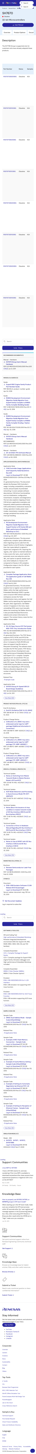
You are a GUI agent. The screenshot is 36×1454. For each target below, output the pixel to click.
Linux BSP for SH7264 (9, 1168)
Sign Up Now (9, 1325)
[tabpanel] (18, 1231)
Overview (5, 1349)
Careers (4, 1352)
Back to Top (34, 1452)
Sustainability (6, 1362)
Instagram (9, 1336)
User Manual (19, 25)
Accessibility (27, 1446)
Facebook (9, 1334)
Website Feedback (14, 1449)
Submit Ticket (7, 1295)
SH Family (5, 1185)
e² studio (5, 1381)
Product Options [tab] (19, 32)
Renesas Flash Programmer (10, 1387)
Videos (4, 1371)
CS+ (3, 1384)
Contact (4, 1365)
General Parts (12, 8)
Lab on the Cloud (7, 1403)
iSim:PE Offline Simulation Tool (11, 1393)
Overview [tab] (7, 32)
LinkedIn (9, 1338)
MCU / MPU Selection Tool (10, 1390)
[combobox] (26, 7)
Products (4, 8)
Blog (3, 1368)
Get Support (6, 1248)
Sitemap (4, 1449)
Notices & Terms (7, 1446)
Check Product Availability (10, 1422)
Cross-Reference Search (9, 1406)
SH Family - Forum (15, 1185)
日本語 (4, 1441)
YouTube (9, 1329)
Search (26, 3)
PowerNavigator (7, 1399)
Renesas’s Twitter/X (12, 1332)
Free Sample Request (8, 1419)
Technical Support (7, 1415)
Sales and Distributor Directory (11, 1425)
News (4, 1359)
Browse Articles (7, 1272)
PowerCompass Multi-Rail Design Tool (13, 1396)
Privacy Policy (18, 1446)
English (4, 1435)
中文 (3, 1438)
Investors (5, 1356)
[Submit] (21, 7)
